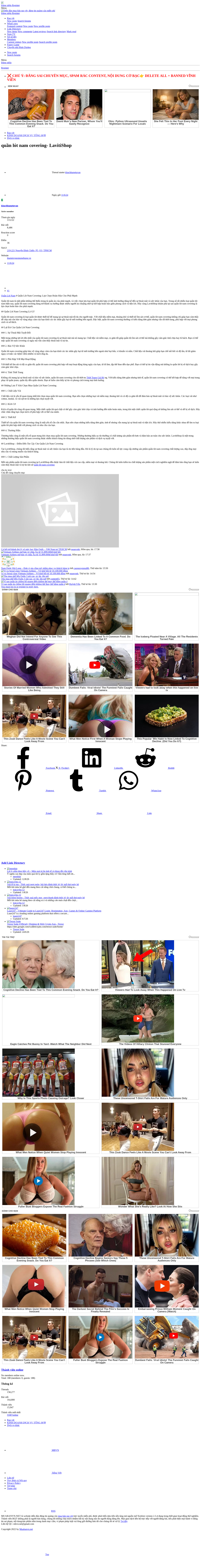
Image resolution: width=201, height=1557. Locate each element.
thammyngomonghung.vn (19, 258)
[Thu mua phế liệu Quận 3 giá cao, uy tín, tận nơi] (25, 576)
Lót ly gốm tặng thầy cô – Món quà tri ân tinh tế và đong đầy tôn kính (39, 871)
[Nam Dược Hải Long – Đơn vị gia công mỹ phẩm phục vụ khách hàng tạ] (8, 565)
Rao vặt (10, 18)
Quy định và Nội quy (17, 1480)
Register (5, 68)
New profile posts (42, 26)
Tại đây (124, 1521)
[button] (4, 8)
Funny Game (13, 44)
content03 (54, 579)
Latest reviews (39, 31)
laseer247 (17, 916)
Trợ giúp (11, 1485)
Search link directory (56, 31)
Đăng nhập (6, 62)
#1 (8, 290)
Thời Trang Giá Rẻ (95, 377)
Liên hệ (10, 1478)
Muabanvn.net (26, 1529)
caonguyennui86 (81, 568)
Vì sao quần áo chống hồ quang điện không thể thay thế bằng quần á (33, 584)
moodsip (17, 876)
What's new (12, 23)
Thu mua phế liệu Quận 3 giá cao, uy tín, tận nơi (23, 579)
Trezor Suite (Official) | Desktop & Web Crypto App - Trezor (35, 924)
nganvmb (75, 549)
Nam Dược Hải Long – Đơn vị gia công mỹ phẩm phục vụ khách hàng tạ (35, 568)
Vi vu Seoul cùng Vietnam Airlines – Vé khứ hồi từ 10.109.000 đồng (33, 573)
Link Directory (14, 29)
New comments (25, 31)
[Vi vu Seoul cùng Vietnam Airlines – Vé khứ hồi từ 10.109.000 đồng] (34, 571)
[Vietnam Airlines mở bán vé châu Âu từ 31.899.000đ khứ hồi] (31, 552)
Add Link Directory (13, 862)
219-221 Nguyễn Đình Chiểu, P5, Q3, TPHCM (29, 250)
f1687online (12, 1415)
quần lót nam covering (44, 465)
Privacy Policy (14, 1483)
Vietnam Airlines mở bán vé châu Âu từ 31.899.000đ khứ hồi (29, 554)
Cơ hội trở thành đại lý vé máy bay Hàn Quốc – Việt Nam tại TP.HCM (34, 549)
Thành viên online (12, 1369)
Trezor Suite (18, 929)
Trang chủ (11, 1488)
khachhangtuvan (72, 172)
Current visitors (14, 42)
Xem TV (11, 34)
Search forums (24, 21)
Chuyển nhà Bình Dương (19, 47)
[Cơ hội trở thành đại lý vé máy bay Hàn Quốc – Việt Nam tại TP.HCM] (60, 546)
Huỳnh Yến (74, 584)
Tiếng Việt (56, 1473)
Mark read (71, 31)
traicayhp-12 (19, 889)
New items (12, 31)
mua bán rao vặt (65, 1516)
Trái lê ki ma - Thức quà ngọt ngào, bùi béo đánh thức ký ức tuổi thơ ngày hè (43, 884)
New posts (12, 21)
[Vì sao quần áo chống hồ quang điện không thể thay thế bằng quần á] (34, 581)
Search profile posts (48, 42)
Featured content (15, 26)
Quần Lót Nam (8, 295)
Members (11, 39)
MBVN (55, 1450)
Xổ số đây (12, 37)
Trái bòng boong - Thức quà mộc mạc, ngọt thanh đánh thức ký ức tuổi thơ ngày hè (46, 897)
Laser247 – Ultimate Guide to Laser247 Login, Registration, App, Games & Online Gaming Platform (54, 911)
